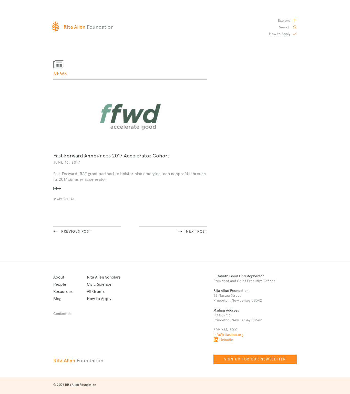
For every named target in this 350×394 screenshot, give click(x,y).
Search (285, 27)
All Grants (96, 291)
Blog (57, 298)
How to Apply (99, 298)
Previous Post (76, 231)
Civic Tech (66, 199)
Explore (284, 20)
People (59, 284)
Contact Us (62, 314)
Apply (280, 34)
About (58, 277)
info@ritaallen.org (228, 335)
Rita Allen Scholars (103, 277)
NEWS (60, 73)
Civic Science (99, 284)
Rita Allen (78, 360)
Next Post (196, 231)
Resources (63, 291)
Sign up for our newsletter (255, 359)
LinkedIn (226, 340)
